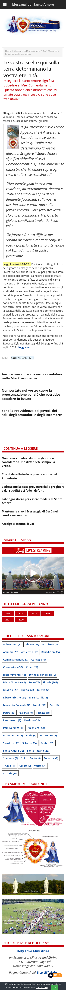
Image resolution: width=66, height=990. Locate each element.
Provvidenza (13, 735)
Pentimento (12, 720)
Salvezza (29, 743)
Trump (9, 765)
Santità (47, 743)
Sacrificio (11, 743)
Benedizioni (50, 652)
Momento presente (16, 705)
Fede (34, 682)
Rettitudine (48, 735)
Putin (31, 735)
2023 (34, 613)
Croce (32, 667)
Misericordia (38, 697)
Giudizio (10, 690)
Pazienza (25, 712)
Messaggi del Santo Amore (27, 50)
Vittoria (10, 773)
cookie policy (42, 987)
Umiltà (25, 765)
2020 (21, 619)
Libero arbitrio (14, 697)
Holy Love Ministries (33, 951)
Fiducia (50, 682)
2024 (21, 613)
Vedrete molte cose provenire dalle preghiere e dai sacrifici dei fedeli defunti (33, 489)
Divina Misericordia (42, 674)
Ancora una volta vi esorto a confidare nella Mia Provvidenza (32, 376)
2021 (7, 619)
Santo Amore (13, 750)
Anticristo (29, 652)
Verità (40, 765)
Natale (39, 705)
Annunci (10, 652)
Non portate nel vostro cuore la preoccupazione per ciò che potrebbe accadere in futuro (31, 394)
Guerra (43, 690)
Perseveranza (13, 728)
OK (54, 987)
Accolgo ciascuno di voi (18, 524)
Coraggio (38, 659)
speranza (10, 758)
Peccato (43, 712)
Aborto (32, 644)
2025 (7, 613)
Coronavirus (13, 667)
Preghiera (36, 728)
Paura (9, 712)
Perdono (32, 720)
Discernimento (14, 674)
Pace (54, 705)
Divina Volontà (14, 682)
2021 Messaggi (50, 50)
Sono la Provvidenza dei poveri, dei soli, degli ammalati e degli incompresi (33, 413)
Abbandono (12, 644)
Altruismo (50, 644)
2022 (47, 613)
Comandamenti (22, 357)
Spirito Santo (30, 758)
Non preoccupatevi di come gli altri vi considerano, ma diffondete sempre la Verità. (28, 462)
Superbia (51, 758)
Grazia (27, 690)
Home (8, 50)
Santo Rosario (38, 750)
